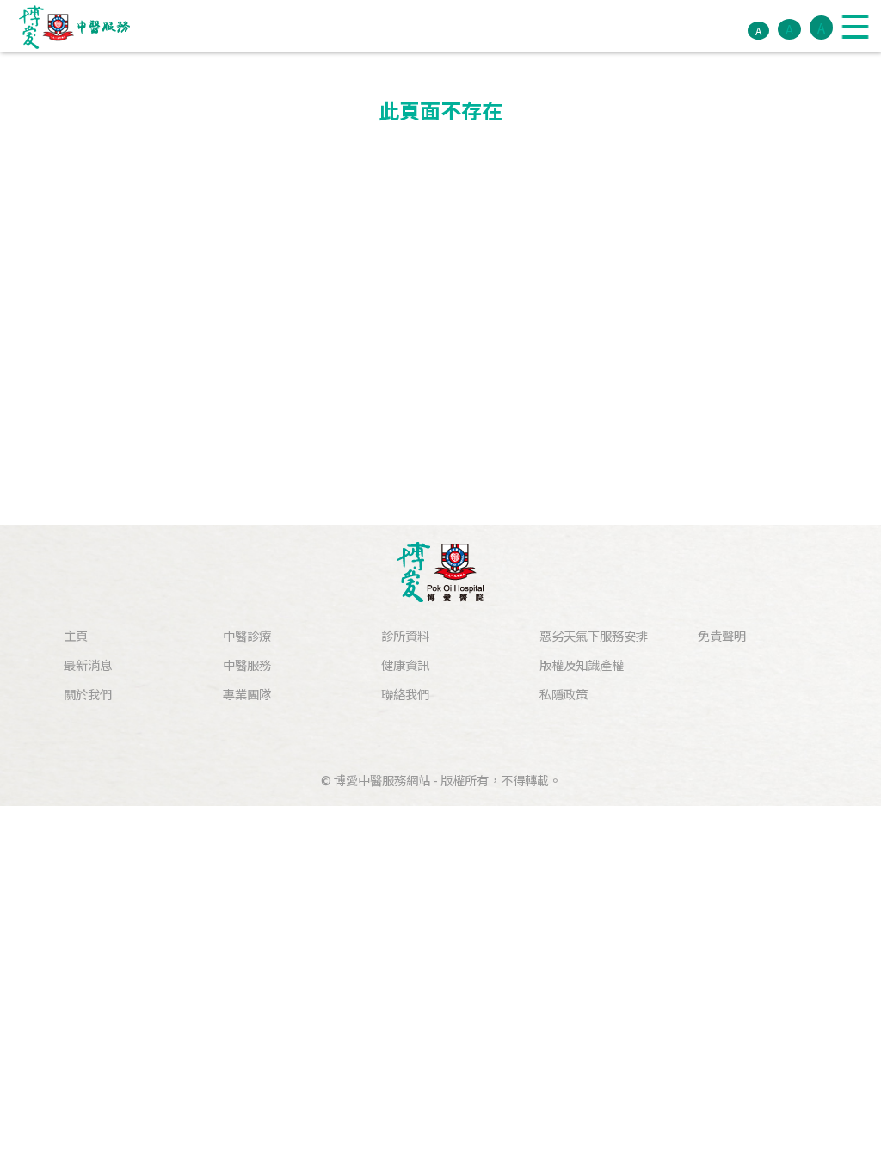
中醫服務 (247, 664)
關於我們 (88, 694)
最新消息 (88, 664)
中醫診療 (247, 635)
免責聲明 (722, 635)
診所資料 (405, 635)
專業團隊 (247, 694)
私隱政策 (563, 694)
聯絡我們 (405, 694)
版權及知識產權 (581, 664)
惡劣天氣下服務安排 (593, 635)
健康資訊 (405, 664)
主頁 (76, 635)
